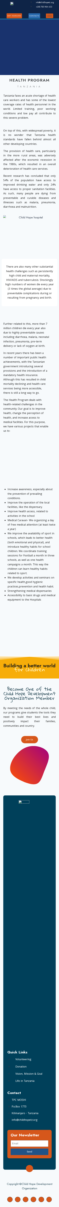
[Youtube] (41, 1199)
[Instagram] (25, 1199)
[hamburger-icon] (49, 15)
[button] (6, 217)
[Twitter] (17, 1199)
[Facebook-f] (10, 1199)
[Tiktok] (49, 1199)
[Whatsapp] (33, 1199)
